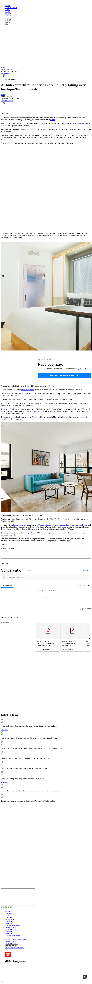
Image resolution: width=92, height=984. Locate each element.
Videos (7, 10)
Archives (8, 917)
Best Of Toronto (11, 8)
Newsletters (9, 919)
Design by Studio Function (14, 948)
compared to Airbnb (26, 129)
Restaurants (9, 18)
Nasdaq (26, 533)
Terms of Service (11, 927)
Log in (82, 570)
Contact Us (9, 911)
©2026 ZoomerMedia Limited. (16, 939)
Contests (8, 14)
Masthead (8, 921)
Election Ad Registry (12, 925)
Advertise (8, 913)
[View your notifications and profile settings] (89, 585)
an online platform (27, 390)
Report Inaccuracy (7, 73)
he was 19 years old (37, 411)
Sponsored (4, 730)
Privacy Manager (11, 945)
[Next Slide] (89, 638)
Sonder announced (19, 525)
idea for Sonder (9, 409)
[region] (46, 589)
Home (7, 6)
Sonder (52, 120)
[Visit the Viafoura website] (86, 609)
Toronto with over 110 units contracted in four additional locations (61, 525)
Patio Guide (9, 16)
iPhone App (9, 923)
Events (7, 12)
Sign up (87, 570)
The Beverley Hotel (77, 123)
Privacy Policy (10, 929)
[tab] (7, 586)
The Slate (41, 123)
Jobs (7, 915)
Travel (3, 67)
